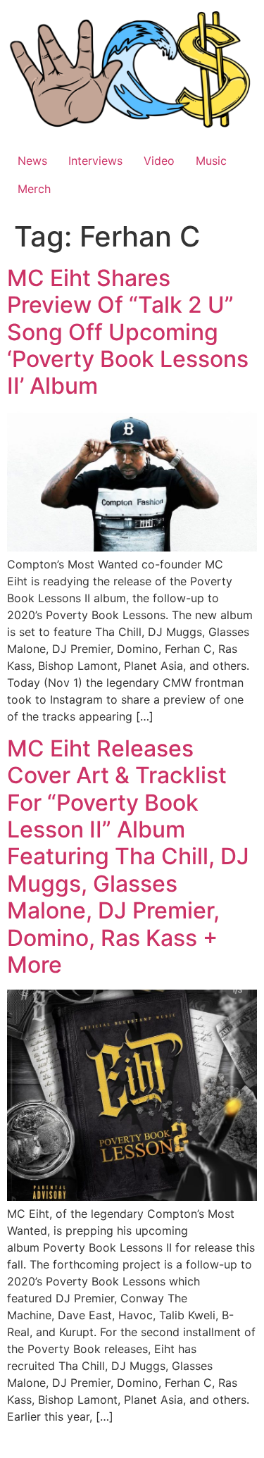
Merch (34, 189)
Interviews (95, 161)
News (32, 161)
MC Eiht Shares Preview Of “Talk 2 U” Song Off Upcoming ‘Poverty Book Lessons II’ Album (128, 332)
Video (159, 161)
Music (211, 161)
